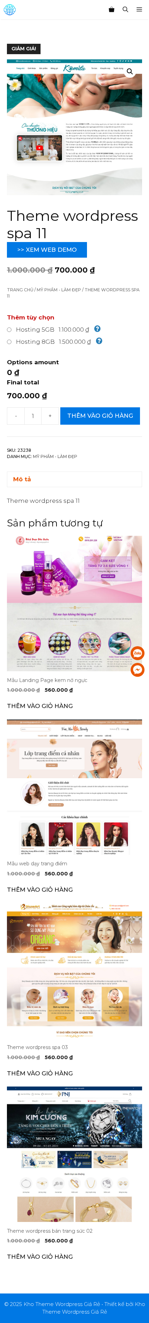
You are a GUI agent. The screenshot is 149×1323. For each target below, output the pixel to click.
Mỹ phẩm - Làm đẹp (59, 289)
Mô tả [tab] (22, 479)
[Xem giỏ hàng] (112, 9)
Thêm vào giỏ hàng (100, 415)
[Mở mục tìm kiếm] (125, 9)
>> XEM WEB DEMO (47, 249)
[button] (130, 71)
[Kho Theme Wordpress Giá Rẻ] (9, 9)
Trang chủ (20, 289)
